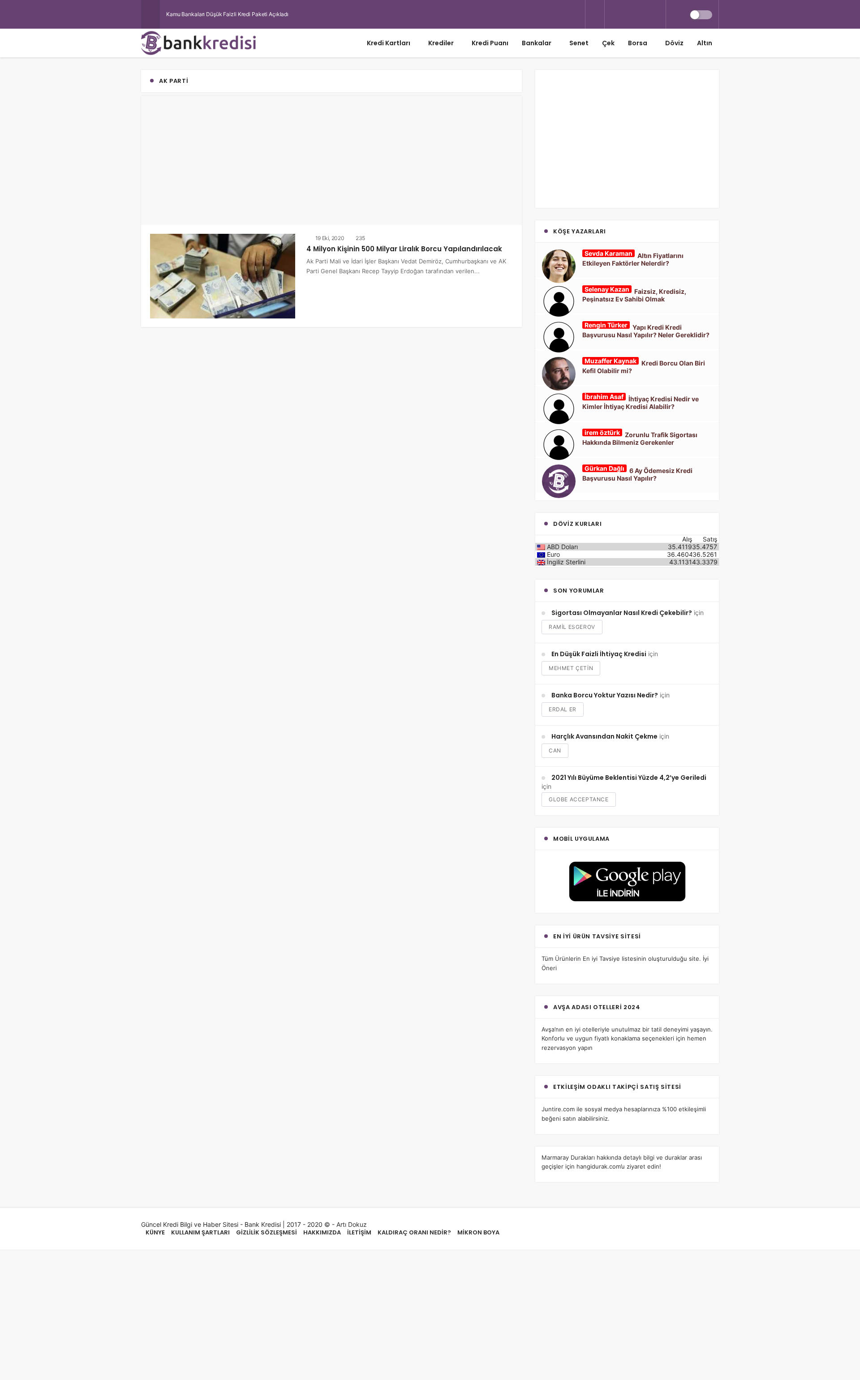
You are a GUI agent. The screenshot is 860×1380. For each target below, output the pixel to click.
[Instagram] (642, 14)
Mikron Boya (478, 1232)
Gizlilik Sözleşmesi (266, 1232)
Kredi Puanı (490, 43)
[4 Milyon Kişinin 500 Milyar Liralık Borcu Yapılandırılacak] (222, 275)
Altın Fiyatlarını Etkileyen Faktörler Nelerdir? (633, 259)
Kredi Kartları (388, 43)
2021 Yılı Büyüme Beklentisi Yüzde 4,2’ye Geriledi (628, 777)
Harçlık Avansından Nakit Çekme (604, 736)
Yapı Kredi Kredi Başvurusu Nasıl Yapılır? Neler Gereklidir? (646, 331)
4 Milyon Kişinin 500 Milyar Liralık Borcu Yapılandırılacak (404, 249)
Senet (579, 43)
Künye (155, 1232)
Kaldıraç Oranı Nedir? (414, 1232)
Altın (704, 43)
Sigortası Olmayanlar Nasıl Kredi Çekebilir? (621, 612)
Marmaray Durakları (568, 1157)
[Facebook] (627, 14)
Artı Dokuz (351, 1224)
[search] (594, 15)
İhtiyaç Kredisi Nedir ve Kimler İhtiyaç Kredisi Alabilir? (640, 402)
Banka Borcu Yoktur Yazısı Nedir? (604, 695)
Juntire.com (558, 1109)
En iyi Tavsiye (601, 958)
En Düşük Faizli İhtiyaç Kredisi (598, 653)
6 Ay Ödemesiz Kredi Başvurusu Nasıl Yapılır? (637, 474)
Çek (608, 43)
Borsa (637, 43)
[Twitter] (612, 14)
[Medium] (658, 14)
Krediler (441, 43)
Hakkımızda (322, 1232)
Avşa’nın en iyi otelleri (572, 1029)
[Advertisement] (331, 158)
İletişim (359, 1232)
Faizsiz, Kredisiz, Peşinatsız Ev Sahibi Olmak (634, 295)
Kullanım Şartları (200, 1232)
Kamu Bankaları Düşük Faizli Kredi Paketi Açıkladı (227, 14)
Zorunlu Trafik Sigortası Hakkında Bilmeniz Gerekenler (639, 438)
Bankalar (536, 43)
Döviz (674, 43)
